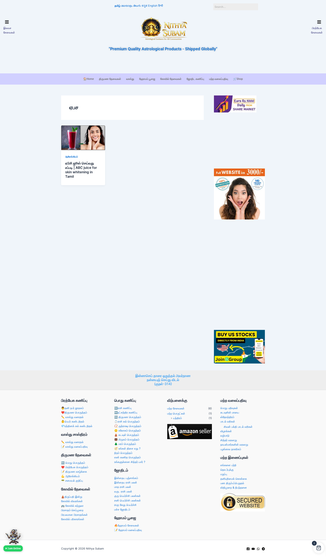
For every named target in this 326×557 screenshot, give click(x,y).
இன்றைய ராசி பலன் (125, 482)
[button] (42, 22)
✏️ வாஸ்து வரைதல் (72, 417)
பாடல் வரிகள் (227, 421)
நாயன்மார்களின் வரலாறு (234, 444)
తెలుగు (137, 5)
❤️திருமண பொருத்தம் (74, 412)
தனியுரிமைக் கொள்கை (233, 478)
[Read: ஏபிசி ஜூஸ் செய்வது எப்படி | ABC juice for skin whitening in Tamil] (83, 137)
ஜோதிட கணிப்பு (195, 79)
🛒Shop (238, 79)
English (152, 5)
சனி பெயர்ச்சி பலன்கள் (127, 500)
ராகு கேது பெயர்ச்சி (125, 505)
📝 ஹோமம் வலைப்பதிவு (128, 530)
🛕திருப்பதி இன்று (71, 496)
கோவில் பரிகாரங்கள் (72, 519)
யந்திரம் (177, 418)
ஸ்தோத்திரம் (227, 417)
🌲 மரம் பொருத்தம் (125, 444)
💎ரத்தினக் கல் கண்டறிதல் (76, 426)
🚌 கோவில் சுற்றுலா (72, 505)
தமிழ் (117, 5)
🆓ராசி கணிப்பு (123, 408)
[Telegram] (263, 548)
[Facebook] (248, 548)
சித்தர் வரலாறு (228, 440)
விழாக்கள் (226, 431)
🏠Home (88, 79)
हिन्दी (160, 5)
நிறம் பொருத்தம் (123, 453)
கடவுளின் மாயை (229, 412)
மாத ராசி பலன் (122, 487)
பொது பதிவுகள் (229, 408)
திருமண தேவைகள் (110, 79)
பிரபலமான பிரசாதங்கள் (74, 514)
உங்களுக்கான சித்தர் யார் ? (129, 462)
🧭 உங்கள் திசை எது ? (127, 448)
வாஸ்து (130, 79)
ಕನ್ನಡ (144, 5)
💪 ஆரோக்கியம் (70, 476)
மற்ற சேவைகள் (175, 408)
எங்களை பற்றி (228, 465)
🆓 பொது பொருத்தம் (73, 462)
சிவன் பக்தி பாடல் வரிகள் (238, 426)
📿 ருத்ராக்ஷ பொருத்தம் (127, 426)
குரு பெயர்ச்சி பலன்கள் (127, 496)
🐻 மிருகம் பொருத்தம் (126, 439)
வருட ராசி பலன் (123, 491)
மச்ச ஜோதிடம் (122, 509)
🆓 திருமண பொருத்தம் (127, 417)
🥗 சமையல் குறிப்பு (72, 480)
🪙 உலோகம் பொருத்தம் (127, 430)
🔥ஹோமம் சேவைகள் (126, 525)
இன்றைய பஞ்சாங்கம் (126, 478)
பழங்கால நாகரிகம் (230, 449)
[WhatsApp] (258, 548)
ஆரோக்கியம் (71, 156)
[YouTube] (253, 548)
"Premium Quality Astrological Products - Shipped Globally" (163, 49)
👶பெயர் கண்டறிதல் (72, 421)
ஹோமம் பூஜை (147, 79)
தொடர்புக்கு (227, 469)
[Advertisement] (163, 62)
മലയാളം (126, 5)
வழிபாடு (224, 435)
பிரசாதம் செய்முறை (72, 510)
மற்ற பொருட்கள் (176, 413)
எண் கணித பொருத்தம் (127, 457)
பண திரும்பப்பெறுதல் (232, 483)
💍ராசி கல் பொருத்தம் (127, 421)
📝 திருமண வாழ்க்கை (74, 471)
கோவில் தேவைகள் (171, 79)
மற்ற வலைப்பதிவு (218, 79)
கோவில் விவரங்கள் (72, 501)
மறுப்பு (223, 474)
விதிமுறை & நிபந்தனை (233, 487)
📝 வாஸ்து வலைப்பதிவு (74, 446)
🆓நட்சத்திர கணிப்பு (125, 412)
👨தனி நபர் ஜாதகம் (72, 408)
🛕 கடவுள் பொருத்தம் (126, 435)
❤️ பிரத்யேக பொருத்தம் (74, 467)
